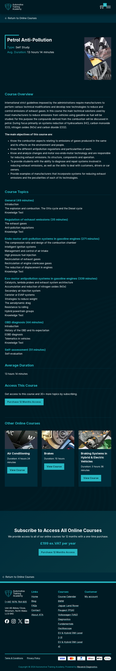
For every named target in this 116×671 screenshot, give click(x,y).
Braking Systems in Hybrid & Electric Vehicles (94, 457)
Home (34, 596)
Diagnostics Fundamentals (65, 621)
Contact (35, 610)
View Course (17, 470)
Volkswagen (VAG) (68, 614)
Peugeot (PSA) (66, 610)
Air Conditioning (18, 453)
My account (91, 596)
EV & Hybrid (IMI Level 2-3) (70, 635)
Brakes (49, 453)
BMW (61, 601)
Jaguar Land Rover (68, 605)
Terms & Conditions (14, 658)
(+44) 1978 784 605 (16, 601)
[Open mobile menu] (108, 7)
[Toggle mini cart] (102, 7)
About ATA (37, 614)
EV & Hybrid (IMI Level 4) (70, 644)
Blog (33, 601)
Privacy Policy (33, 658)
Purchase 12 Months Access (24, 401)
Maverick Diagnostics (87, 667)
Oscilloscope (65, 628)
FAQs (34, 605)
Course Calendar (67, 596)
